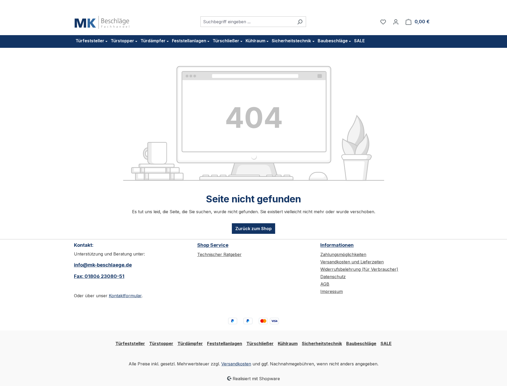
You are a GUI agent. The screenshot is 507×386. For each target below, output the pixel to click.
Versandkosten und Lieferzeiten (352, 261)
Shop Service (212, 245)
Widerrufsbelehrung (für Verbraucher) (359, 269)
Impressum (331, 291)
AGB (324, 284)
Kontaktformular (125, 295)
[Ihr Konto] (395, 21)
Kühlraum (288, 343)
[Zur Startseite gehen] (102, 20)
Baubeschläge (361, 343)
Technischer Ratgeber (219, 254)
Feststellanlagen (224, 343)
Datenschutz (333, 276)
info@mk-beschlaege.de (103, 265)
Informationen (337, 245)
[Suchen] (300, 21)
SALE (386, 343)
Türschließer (260, 343)
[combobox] (247, 21)
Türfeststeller (130, 343)
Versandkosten (236, 363)
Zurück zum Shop (253, 228)
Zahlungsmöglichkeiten (343, 254)
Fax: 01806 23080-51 (99, 276)
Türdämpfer (190, 343)
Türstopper (161, 343)
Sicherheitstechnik (322, 343)
